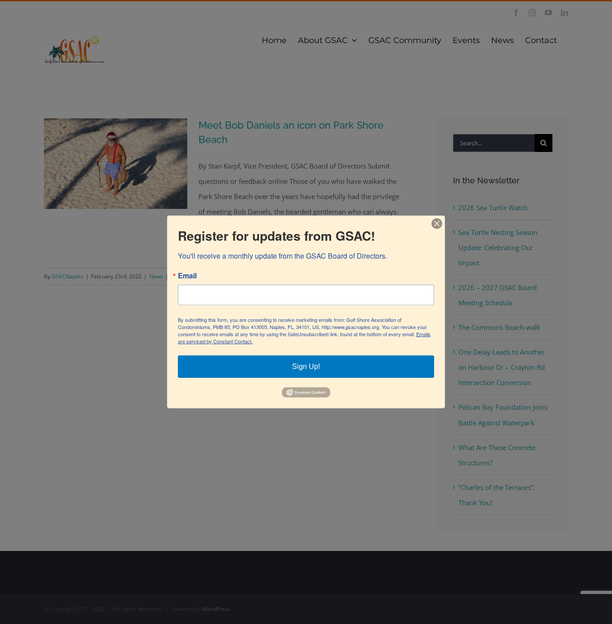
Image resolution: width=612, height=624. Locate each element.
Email (187, 275)
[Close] (436, 223)
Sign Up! (306, 366)
